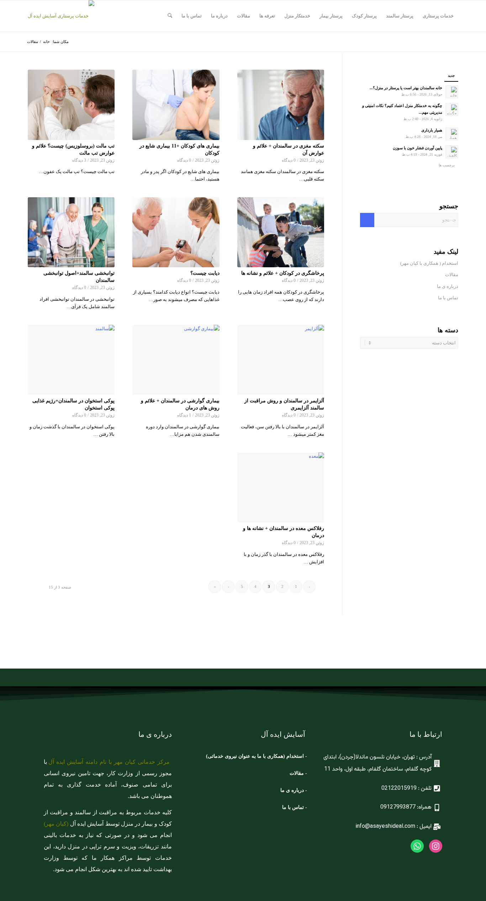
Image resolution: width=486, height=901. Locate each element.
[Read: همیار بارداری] (451, 134)
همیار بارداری (431, 130)
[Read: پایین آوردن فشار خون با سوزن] (451, 151)
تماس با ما (448, 297)
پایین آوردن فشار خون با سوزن (417, 148)
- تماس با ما (294, 807)
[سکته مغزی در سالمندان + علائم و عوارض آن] (280, 105)
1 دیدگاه (184, 415)
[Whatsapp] (417, 846)
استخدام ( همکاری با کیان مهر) (429, 263)
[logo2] (61, 16)
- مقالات (297, 773)
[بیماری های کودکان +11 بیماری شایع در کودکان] (175, 105)
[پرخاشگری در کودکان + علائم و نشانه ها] (280, 232)
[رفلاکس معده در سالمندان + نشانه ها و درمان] (280, 487)
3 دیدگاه (79, 160)
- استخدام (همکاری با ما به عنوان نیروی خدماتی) (256, 756)
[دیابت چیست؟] (175, 232)
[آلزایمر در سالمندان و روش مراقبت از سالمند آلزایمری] (280, 360)
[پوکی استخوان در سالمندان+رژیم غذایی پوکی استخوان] (71, 360)
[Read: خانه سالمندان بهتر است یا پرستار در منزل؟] (451, 91)
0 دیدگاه (289, 160)
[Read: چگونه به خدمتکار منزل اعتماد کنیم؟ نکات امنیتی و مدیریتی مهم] (451, 109)
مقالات (451, 274)
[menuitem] (438, 16)
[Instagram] (435, 846)
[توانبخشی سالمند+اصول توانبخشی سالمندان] (71, 232)
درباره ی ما (447, 286)
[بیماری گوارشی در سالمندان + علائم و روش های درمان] (175, 360)
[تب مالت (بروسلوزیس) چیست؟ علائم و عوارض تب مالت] (71, 105)
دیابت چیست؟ (205, 273)
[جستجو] (170, 16)
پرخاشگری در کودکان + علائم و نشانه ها (282, 273)
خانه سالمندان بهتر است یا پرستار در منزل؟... (406, 88)
